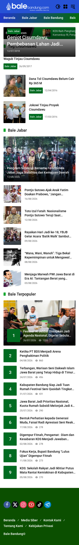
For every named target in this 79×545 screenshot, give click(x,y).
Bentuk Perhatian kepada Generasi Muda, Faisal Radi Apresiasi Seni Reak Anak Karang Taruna (46, 420)
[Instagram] (23, 504)
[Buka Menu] (65, 6)
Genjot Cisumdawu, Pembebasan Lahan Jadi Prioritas (33, 41)
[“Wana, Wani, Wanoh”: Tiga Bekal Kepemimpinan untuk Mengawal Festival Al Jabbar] (12, 257)
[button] (58, 6)
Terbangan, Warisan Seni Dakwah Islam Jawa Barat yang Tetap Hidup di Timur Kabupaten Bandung (47, 370)
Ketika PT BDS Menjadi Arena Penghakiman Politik (40, 354)
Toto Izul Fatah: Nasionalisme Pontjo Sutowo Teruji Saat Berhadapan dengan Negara (45, 213)
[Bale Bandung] (27, 6)
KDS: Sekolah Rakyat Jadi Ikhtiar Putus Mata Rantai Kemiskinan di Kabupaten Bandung (47, 470)
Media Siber (29, 520)
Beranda (9, 520)
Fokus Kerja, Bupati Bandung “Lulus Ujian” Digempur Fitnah (44, 454)
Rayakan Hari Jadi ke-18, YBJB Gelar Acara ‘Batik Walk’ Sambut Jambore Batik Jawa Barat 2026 (47, 234)
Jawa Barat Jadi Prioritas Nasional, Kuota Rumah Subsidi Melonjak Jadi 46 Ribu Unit (47, 404)
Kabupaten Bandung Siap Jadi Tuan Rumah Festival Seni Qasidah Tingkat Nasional (46, 387)
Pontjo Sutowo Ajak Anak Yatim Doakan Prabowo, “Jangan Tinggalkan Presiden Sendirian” (46, 192)
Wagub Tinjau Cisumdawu (22, 59)
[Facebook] (7, 504)
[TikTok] (39, 504)
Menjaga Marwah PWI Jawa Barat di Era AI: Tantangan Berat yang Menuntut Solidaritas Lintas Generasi (50, 276)
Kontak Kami (52, 520)
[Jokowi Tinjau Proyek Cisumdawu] (14, 112)
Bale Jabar (14, 31)
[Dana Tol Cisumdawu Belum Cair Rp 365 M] (14, 86)
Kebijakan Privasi (41, 526)
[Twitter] (15, 504)
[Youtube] (31, 504)
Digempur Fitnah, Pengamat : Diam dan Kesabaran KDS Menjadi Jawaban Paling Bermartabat (47, 437)
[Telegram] (47, 504)
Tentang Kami (13, 526)
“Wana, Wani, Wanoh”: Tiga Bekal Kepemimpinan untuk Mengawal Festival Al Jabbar (47, 255)
